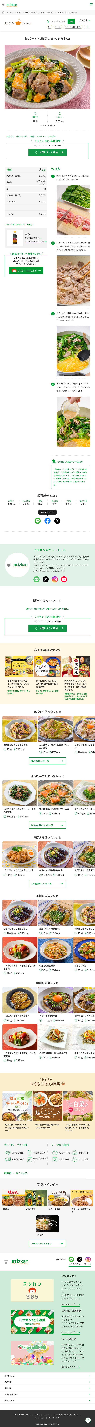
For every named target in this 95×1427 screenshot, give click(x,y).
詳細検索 (83, 20)
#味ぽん (52, 136)
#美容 (32, 136)
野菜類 (7, 1173)
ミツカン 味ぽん (13, 195)
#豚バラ (10, 136)
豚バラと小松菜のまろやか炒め (67, 12)
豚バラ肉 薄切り (13, 176)
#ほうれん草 (21, 136)
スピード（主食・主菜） (73, 27)
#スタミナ (41, 136)
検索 (71, 21)
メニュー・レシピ (15, 12)
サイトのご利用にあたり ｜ (24, 1414)
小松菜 (9, 182)
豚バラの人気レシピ (47, 12)
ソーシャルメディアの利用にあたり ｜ (68, 1414)
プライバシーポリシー (44, 1414)
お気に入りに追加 (48, 152)
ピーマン (58, 27)
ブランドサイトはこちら (34, 241)
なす (49, 27)
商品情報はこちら (32, 238)
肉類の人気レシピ (30, 12)
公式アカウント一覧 (77, 1264)
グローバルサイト (54, 1418)
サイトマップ (41, 1418)
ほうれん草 (21, 1173)
